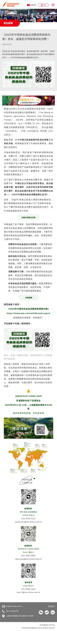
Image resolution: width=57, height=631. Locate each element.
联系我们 (33, 5)
